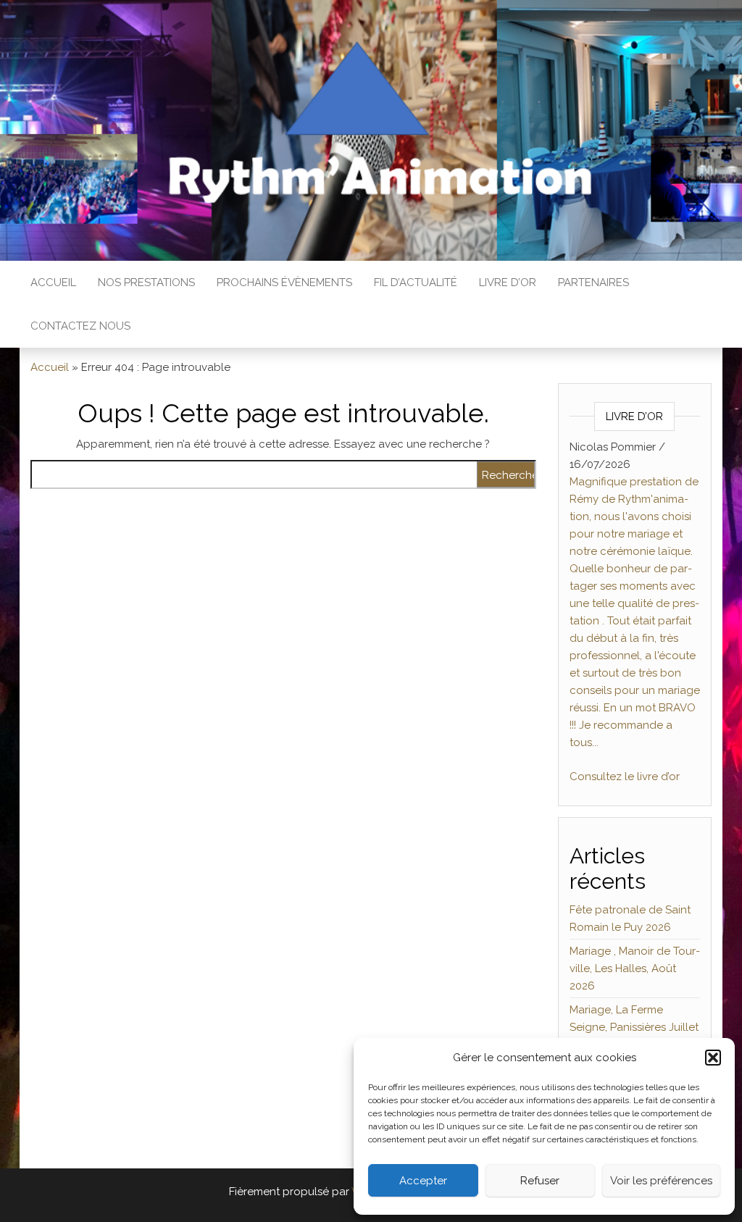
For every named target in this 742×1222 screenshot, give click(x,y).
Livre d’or (507, 282)
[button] (713, 1057)
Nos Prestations (146, 282)
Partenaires (593, 282)
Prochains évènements (284, 282)
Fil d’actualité (415, 282)
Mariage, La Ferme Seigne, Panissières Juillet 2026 (634, 1027)
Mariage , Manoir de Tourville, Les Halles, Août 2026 (635, 968)
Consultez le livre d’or (625, 776)
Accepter (423, 1180)
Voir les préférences (661, 1180)
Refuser (539, 1180)
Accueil (53, 282)
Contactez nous (80, 325)
